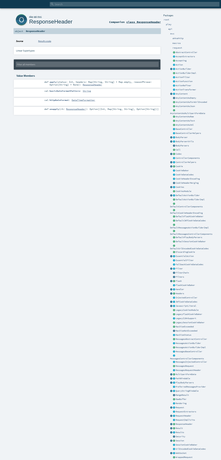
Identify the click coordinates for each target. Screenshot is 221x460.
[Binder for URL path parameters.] (174, 378)
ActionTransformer (186, 89)
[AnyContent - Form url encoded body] (174, 102)
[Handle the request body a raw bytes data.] (174, 399)
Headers (180, 293)
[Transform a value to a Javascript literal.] (174, 306)
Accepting (181, 60)
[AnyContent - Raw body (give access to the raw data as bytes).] (174, 116)
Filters (180, 277)
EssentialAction (185, 256)
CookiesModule (183, 191)
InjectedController (186, 297)
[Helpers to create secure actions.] (174, 436)
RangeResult (182, 395)
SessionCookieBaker (186, 445)
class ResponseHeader (143, 22)
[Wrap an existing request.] (174, 457)
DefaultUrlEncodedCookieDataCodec (189, 248)
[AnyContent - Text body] (174, 121)
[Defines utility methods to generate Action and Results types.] (174, 129)
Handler (180, 289)
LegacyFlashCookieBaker (189, 314)
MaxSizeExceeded (185, 326)
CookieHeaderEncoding (188, 179)
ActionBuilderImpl (186, 73)
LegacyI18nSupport (186, 318)
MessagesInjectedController (191, 362)
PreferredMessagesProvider (191, 387)
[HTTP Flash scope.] (174, 281)
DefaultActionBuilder (188, 195)
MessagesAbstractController (191, 339)
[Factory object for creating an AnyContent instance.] (171, 94)
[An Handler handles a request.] (174, 289)
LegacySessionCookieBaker (190, 322)
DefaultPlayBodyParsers (189, 237)
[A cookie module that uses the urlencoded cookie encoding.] (174, 310)
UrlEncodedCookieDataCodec (191, 449)
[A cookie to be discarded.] (174, 252)
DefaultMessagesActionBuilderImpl (189, 227)
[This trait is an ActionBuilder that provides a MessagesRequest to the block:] (174, 343)
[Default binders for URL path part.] (171, 378)
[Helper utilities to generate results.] (171, 432)
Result (179, 428)
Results (180, 432)
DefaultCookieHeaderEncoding (186, 213)
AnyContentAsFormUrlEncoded (191, 102)
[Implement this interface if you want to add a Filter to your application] (174, 268)
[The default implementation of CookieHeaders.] (174, 210)
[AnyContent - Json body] (174, 106)
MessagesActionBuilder (188, 343)
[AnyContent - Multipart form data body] (174, 110)
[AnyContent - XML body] (174, 125)
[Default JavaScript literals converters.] (171, 306)
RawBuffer (181, 399)
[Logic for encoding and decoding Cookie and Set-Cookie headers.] (174, 179)
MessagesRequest (185, 366)
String (87, 90)
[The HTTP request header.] (174, 416)
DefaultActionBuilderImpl (190, 199)
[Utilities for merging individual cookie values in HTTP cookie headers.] (174, 183)
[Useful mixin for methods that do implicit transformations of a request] (174, 420)
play (31, 16)
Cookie (179, 166)
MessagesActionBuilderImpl (191, 347)
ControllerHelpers (186, 162)
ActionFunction (184, 81)
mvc (39, 16)
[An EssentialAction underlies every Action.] (174, 256)
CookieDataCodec (185, 174)
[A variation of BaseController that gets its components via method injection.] (174, 297)
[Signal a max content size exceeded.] (174, 326)
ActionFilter (183, 77)
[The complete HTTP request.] (174, 407)
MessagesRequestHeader (188, 370)
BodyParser (182, 137)
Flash (179, 281)
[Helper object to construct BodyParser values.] (171, 137)
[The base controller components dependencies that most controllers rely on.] (174, 158)
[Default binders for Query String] (171, 391)
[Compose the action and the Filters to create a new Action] (174, 273)
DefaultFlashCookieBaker (189, 216)
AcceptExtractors (185, 56)
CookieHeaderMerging (187, 183)
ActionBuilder (183, 69)
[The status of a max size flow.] (174, 335)
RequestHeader (183, 416)
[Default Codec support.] (171, 154)
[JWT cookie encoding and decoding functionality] (174, 302)
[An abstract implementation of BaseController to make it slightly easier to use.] (174, 52)
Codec (179, 154)
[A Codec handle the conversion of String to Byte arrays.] (174, 154)
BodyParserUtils (185, 141)
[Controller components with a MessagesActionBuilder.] (174, 355)
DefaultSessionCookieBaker (191, 241)
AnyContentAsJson (185, 106)
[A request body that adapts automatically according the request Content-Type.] (174, 94)
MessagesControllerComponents (187, 358)
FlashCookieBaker (185, 285)
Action (179, 65)
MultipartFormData (186, 374)
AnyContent (182, 94)
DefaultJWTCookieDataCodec (191, 220)
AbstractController (186, 52)
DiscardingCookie (185, 252)
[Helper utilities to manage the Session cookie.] (174, 445)
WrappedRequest (184, 457)
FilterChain (182, 273)
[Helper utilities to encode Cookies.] (171, 187)
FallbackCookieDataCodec (189, 264)
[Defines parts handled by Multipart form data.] (171, 374)
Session (180, 440)
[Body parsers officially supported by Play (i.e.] (174, 382)
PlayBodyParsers (185, 382)
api (35, 16)
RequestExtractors (186, 411)
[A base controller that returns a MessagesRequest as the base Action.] (174, 351)
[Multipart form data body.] (174, 374)
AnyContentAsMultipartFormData (187, 113)
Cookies (180, 187)
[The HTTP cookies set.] (174, 187)
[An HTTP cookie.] (174, 166)
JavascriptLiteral (186, 306)
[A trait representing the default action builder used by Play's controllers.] (174, 195)
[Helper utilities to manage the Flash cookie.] (174, 285)
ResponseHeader (184, 424)
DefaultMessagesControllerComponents (191, 234)
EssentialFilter (185, 260)
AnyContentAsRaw (185, 116)
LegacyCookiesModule (187, 310)
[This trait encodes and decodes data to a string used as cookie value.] (174, 174)
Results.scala (44, 41)
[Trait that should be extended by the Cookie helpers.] (174, 170)
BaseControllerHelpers (188, 133)
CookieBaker (182, 170)
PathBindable (183, 378)
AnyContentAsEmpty (186, 98)
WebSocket (181, 453)
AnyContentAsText (185, 121)
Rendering (181, 403)
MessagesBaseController (189, 351)
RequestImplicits (185, 420)
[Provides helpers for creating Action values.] (174, 69)
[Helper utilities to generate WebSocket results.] (171, 453)
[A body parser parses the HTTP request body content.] (174, 137)
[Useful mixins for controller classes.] (174, 162)
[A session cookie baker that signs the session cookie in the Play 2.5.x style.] (174, 322)
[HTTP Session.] (174, 440)
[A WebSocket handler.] (174, 453)
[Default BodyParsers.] (174, 145)
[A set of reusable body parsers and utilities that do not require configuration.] (174, 141)
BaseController (184, 129)
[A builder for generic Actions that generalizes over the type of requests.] (174, 81)
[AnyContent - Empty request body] (174, 98)
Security (180, 436)
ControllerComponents (188, 158)
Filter (179, 268)
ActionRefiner (183, 85)
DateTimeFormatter (83, 100)
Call (178, 150)
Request (180, 407)
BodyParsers (182, 145)
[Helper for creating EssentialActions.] (171, 256)
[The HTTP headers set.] (174, 293)
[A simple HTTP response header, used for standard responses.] (174, 424)
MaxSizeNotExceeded (186, 331)
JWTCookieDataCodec (186, 302)
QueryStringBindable (187, 391)
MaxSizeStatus (183, 335)
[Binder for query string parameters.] (174, 391)
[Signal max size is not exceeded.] (174, 331)
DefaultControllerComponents (186, 206)
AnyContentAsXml (185, 125)
